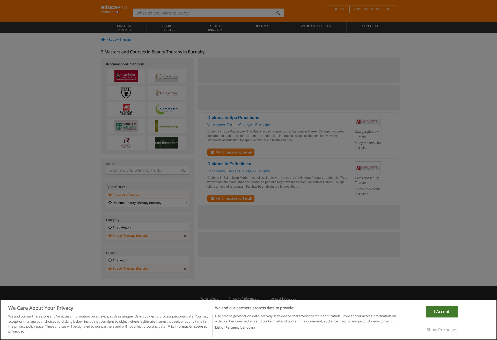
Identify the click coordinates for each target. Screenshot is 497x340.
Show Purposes (442, 329)
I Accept (442, 311)
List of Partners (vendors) (235, 327)
